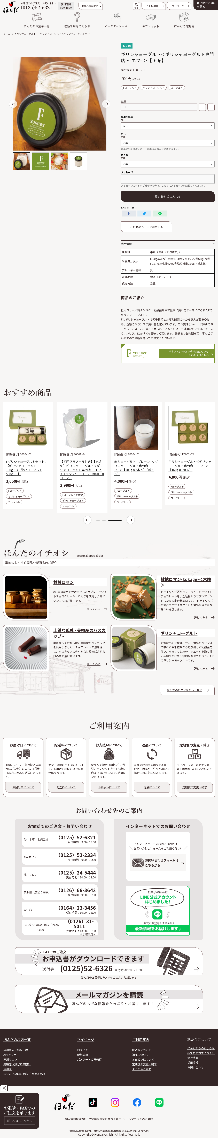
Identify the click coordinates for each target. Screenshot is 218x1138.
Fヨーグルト (129, 87)
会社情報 (192, 1057)
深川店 (7, 1069)
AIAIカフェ (9, 1054)
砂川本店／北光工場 (15, 1049)
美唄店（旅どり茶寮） (17, 1064)
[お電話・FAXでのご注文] (19, 1111)
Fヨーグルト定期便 (72, 494)
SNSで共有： (129, 207)
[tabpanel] (28, 455)
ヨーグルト (177, 87)
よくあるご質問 (141, 1069)
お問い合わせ (195, 1067)
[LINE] (159, 1102)
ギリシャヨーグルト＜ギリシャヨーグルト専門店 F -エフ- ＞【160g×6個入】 (189, 465)
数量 (123, 101)
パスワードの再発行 (89, 1059)
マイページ (85, 1039)
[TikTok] (93, 1102)
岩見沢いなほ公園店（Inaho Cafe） (24, 1073)
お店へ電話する (90, 6)
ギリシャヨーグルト (153, 87)
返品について (140, 1054)
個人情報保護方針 (76, 1118)
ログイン (82, 1049)
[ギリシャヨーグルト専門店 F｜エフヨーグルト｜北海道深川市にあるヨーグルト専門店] (168, 353)
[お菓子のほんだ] (11, 7)
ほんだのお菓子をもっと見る (184, 690)
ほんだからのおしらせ (201, 1048)
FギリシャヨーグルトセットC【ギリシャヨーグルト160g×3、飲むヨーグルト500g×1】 (26, 467)
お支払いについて (143, 1059)
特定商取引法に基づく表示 (105, 1118)
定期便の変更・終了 (144, 1064)
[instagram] (115, 1102)
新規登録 (82, 1054)
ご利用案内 (152, 6)
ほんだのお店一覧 (17, 1039)
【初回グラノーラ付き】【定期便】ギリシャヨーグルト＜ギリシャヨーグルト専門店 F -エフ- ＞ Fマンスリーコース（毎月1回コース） (82, 469)
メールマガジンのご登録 (138, 1118)
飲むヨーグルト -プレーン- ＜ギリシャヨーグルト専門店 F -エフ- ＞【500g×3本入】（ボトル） (136, 467)
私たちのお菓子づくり (201, 1053)
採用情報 (192, 1062)
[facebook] (137, 1102)
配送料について (141, 1049)
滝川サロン (10, 1059)
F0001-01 (139, 70)
